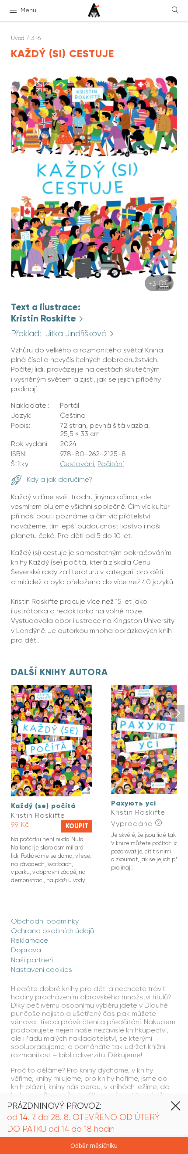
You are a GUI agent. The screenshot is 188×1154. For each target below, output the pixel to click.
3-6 (36, 37)
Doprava (26, 950)
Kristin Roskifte (44, 318)
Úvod (17, 37)
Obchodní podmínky (45, 921)
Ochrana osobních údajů (52, 931)
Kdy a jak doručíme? (58, 479)
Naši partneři (32, 960)
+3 (153, 283)
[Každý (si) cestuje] (94, 292)
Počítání (110, 464)
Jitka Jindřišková (77, 333)
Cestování (77, 464)
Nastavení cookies (41, 969)
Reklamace (29, 940)
